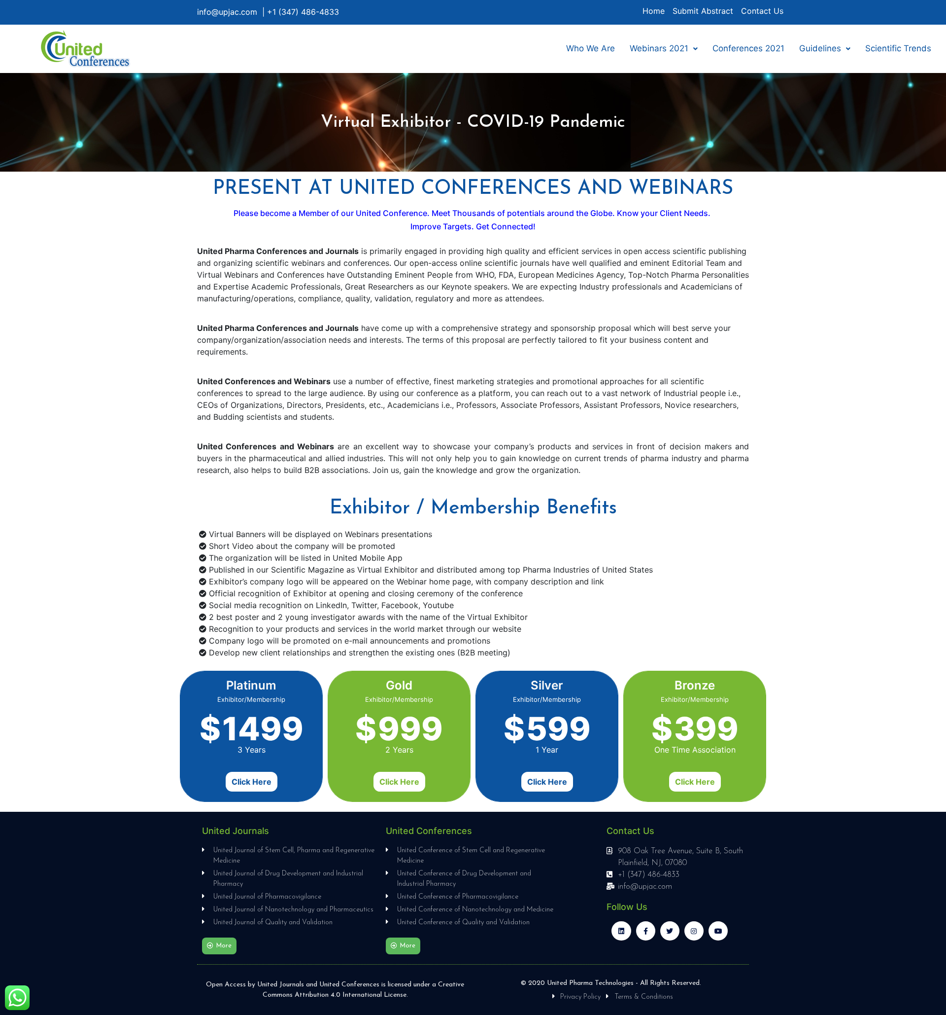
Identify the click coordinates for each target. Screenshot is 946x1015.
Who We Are (590, 48)
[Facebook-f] (645, 931)
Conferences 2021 (748, 48)
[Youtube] (718, 931)
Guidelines (820, 48)
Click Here (251, 782)
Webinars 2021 (659, 48)
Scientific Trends (898, 48)
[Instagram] (694, 931)
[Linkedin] (621, 931)
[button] (219, 946)
